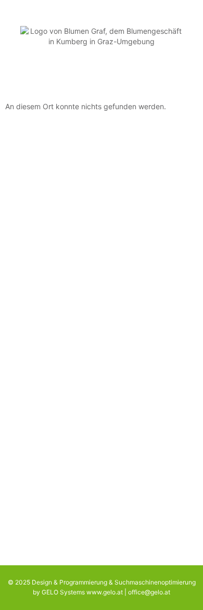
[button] (102, 72)
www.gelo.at (104, 592)
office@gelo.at (149, 592)
